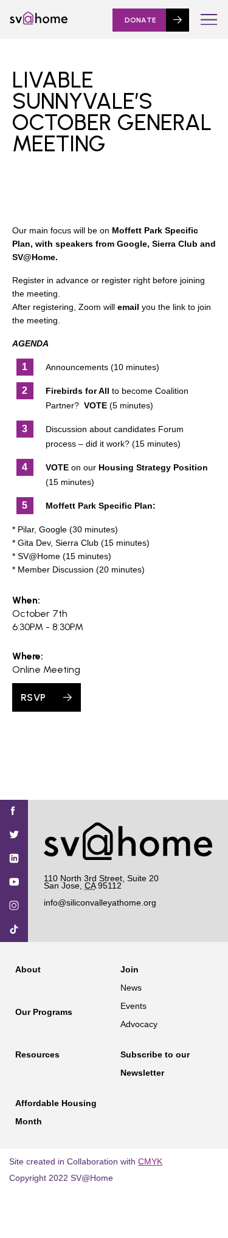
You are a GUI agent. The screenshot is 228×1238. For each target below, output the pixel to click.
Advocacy (138, 1024)
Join (129, 969)
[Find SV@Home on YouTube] (14, 883)
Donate (140, 20)
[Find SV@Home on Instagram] (14, 906)
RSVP (33, 697)
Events (133, 1006)
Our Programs (43, 1012)
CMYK (150, 1161)
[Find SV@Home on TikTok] (14, 930)
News (131, 987)
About (28, 969)
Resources (37, 1054)
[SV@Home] (38, 22)
